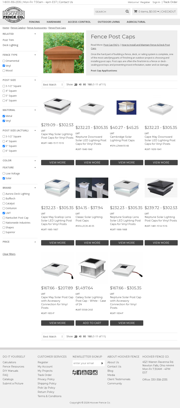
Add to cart (92, 323)
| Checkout (168, 11)
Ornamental (12, 61)
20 (75, 84)
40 (80, 84)
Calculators (9, 362)
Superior (10, 232)
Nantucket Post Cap (17, 218)
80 (84, 84)
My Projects (45, 370)
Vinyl (8, 65)
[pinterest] (89, 372)
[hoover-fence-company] (74, 372)
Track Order (170, 2)
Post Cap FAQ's (111, 44)
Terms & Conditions (49, 396)
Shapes (10, 227)
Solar (8, 178)
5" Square (11, 95)
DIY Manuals (10, 370)
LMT (8, 213)
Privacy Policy (46, 379)
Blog (110, 370)
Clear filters (9, 254)
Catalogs (8, 379)
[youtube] (84, 372)
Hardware (54, 21)
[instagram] (95, 372)
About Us (113, 362)
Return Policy (46, 392)
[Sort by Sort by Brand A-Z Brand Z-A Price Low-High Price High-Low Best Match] (53, 84)
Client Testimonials (118, 379)
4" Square (11, 91)
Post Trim (8, 40)
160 (90, 84)
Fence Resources (13, 366)
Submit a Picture (13, 383)
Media (111, 375)
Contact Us (66, 2)
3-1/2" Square (13, 86)
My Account (45, 366)
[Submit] (102, 363)
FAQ (5, 375)
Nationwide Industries (18, 222)
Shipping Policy (47, 383)
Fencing (34, 21)
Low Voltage (13, 173)
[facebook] (78, 372)
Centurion (11, 208)
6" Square (11, 100)
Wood (9, 70)
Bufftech (10, 198)
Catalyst (10, 203)
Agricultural (136, 21)
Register (145, 2)
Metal (9, 116)
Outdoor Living (109, 21)
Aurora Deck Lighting (18, 193)
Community (114, 383)
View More (57, 162)
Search (100, 11)
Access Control (79, 21)
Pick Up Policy (46, 387)
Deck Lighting (10, 45)
